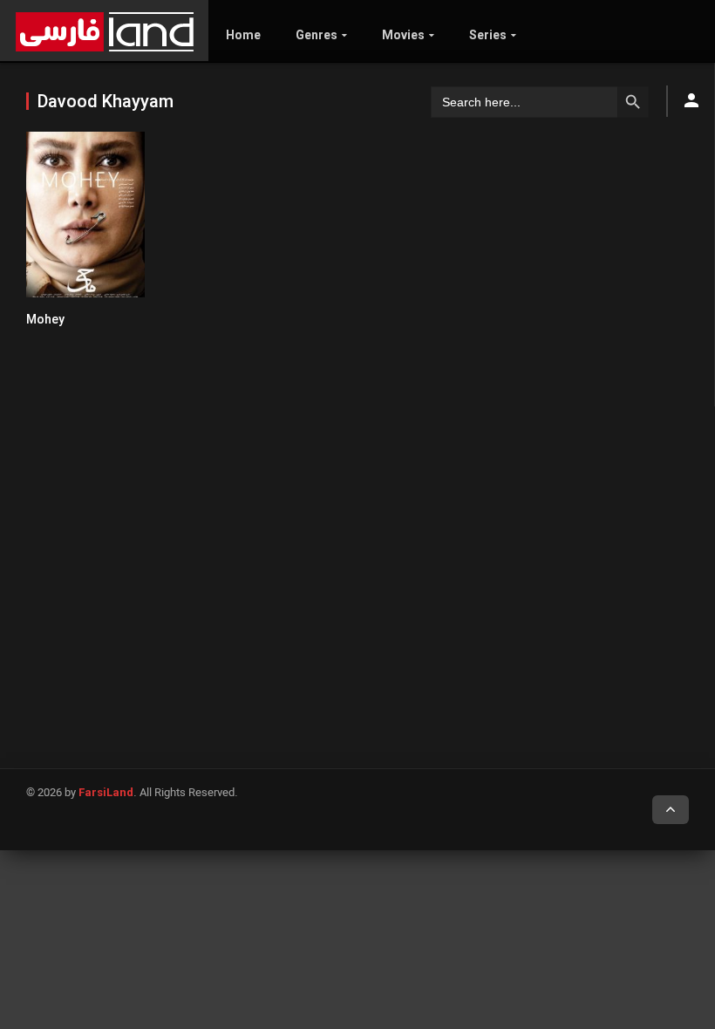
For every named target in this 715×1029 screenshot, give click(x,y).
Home (243, 35)
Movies (403, 35)
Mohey (45, 319)
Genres (316, 35)
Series (488, 35)
